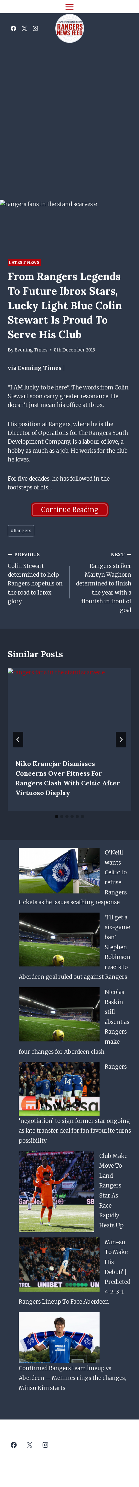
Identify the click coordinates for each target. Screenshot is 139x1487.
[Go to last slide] (18, 739)
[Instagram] (35, 28)
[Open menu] (69, 6)
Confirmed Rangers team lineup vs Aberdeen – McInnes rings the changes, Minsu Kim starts (72, 1378)
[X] (24, 28)
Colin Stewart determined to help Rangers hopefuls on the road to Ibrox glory (35, 578)
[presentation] (69, 709)
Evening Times (31, 350)
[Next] (121, 739)
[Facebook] (13, 28)
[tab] (56, 816)
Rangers (21, 531)
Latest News (24, 262)
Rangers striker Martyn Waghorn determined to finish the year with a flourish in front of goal (103, 583)
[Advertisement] (69, 116)
